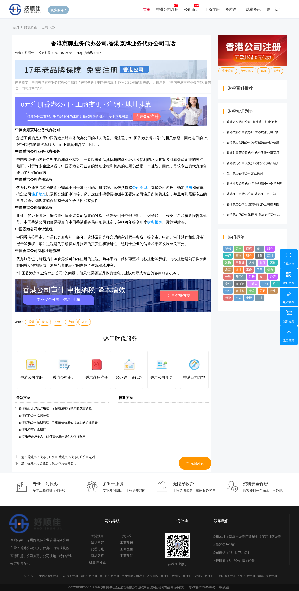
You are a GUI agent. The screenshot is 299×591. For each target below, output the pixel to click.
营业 (273, 290)
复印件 (240, 276)
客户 (238, 248)
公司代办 (48, 27)
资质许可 (232, 9)
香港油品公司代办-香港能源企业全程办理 (254, 183)
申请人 (253, 283)
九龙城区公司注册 (133, 576)
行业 (228, 290)
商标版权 (97, 556)
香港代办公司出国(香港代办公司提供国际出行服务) (255, 204)
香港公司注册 (167, 9)
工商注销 (126, 556)
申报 (249, 297)
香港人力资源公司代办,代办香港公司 (52, 463)
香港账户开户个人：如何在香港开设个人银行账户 (52, 436)
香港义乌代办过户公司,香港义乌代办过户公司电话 (61, 457)
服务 (270, 248)
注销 (265, 283)
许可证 (240, 283)
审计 (259, 297)
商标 (263, 71)
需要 (262, 290)
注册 (252, 276)
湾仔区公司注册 (109, 576)
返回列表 (197, 463)
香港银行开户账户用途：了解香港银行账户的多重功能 (55, 408)
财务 (249, 255)
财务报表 (154, 222)
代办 (45, 322)
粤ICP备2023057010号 (202, 587)
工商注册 (212, 9)
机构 (270, 269)
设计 (238, 269)
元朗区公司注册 (226, 576)
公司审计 (191, 9)
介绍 (277, 71)
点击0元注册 (147, 116)
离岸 (273, 262)
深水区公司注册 (203, 576)
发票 (228, 269)
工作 (249, 269)
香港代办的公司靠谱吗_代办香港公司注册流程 (255, 214)
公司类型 (139, 188)
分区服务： (29, 576)
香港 (31, 322)
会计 (262, 276)
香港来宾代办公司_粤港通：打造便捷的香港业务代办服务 (255, 122)
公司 (85, 322)
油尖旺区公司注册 (158, 576)
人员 (252, 262)
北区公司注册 (246, 576)
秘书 (228, 248)
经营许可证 (97, 562)
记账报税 (247, 71)
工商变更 (126, 549)
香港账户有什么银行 (32, 429)
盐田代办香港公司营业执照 (245, 173)
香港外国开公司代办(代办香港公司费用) (253, 152)
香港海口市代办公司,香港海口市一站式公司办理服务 (255, 194)
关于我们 (273, 9)
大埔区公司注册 (267, 576)
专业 (228, 283)
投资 (228, 297)
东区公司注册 (69, 576)
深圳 (270, 255)
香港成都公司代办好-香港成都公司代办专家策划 (255, 132)
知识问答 (97, 542)
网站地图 (224, 587)
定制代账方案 (179, 295)
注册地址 (38, 194)
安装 (252, 290)
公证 (228, 255)
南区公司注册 (88, 576)
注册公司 (228, 71)
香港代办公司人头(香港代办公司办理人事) (255, 163)
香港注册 (97, 536)
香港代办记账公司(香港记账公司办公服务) (255, 142)
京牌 (71, 322)
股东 (188, 188)
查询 (238, 255)
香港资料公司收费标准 (34, 415)
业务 (58, 322)
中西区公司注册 (49, 576)
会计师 (240, 290)
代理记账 (97, 549)
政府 (262, 262)
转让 (259, 248)
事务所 (240, 262)
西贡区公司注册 (181, 576)
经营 (273, 276)
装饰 (228, 262)
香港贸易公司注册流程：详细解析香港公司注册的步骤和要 (58, 422)
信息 (259, 269)
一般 (228, 276)
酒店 (238, 297)
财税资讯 (253, 9)
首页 (146, 9)
